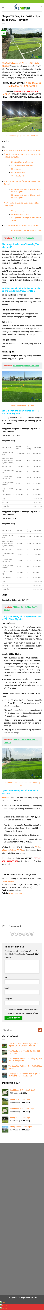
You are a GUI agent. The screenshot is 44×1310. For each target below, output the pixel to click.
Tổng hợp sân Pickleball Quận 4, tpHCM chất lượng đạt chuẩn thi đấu (24, 1075)
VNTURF (6, 94)
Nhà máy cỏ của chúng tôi (14, 1223)
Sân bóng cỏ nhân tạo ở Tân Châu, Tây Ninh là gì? (23, 150)
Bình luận (8, 958)
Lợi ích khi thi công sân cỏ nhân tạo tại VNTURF (22, 226)
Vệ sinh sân (9, 1243)
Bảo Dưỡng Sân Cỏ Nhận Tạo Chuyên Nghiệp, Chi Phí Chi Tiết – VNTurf (23, 1045)
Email (7, 988)
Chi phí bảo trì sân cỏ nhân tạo (23, 162)
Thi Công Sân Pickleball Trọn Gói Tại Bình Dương (25, 1067)
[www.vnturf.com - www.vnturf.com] (22, 7)
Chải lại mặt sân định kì (13, 1234)
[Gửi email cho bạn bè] (24, 934)
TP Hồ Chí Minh (8, 881)
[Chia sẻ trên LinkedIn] (32, 934)
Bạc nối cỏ (8, 1267)
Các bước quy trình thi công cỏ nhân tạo (19, 1282)
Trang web (8, 999)
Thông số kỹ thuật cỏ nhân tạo (15, 1214)
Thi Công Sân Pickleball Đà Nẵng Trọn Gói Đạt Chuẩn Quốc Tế (25, 1060)
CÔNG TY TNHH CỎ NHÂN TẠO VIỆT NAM (27, 231)
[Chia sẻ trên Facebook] (16, 934)
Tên (6, 978)
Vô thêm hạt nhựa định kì (14, 1238)
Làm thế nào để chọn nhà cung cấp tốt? (19, 1218)
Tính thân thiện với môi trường (23, 166)
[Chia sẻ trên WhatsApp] (12, 934)
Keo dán (8, 1262)
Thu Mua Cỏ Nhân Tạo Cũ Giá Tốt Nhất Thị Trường (24, 1052)
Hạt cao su (9, 1271)
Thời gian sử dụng (19, 172)
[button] (3, 7)
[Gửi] (40, 1030)
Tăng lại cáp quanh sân (13, 1248)
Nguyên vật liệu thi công (21, 214)
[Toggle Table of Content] (3, 147)
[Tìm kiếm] (41, 7)
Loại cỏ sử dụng (19, 211)
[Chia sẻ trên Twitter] (20, 934)
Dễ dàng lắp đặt (19, 176)
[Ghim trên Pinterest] (28, 934)
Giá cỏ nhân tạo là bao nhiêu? (15, 1209)
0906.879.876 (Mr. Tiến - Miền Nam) (24, 1189)
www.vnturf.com (15, 893)
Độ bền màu (17, 169)
